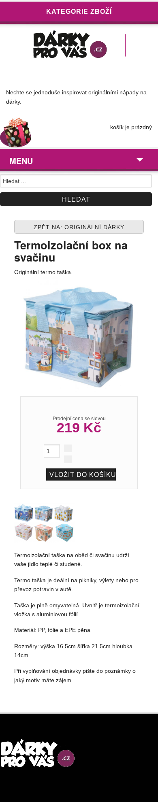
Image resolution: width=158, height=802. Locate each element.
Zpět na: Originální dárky (79, 227)
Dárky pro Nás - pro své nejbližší (79, 46)
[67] (44, 522)
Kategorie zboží (79, 11)
